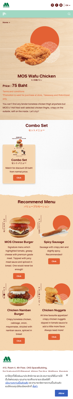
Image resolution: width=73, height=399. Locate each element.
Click (19, 177)
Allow (61, 393)
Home (5, 22)
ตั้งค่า (35, 386)
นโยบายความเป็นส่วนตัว (16, 382)
